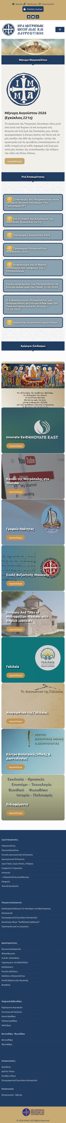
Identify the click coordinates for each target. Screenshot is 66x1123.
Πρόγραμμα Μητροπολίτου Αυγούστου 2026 (26, 250)
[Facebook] (28, 17)
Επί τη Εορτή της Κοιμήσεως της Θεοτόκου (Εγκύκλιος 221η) (30, 220)
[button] (59, 29)
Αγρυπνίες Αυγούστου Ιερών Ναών (32, 322)
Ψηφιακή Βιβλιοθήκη (12, 1001)
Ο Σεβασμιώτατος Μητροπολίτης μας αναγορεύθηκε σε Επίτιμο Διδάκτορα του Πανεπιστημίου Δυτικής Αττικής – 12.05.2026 (32, 305)
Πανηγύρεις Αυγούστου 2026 (28, 235)
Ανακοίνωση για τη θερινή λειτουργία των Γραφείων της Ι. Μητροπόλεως (26, 267)
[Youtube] (33, 17)
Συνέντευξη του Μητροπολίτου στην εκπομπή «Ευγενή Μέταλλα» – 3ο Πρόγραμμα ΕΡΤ (32, 202)
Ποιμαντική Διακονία (12, 902)
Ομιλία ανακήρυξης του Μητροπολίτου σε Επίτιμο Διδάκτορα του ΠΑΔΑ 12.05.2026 (32, 285)
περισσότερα (14, 161)
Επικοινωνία (8, 1088)
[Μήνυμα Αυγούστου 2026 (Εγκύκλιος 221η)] (23, 89)
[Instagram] (37, 17)
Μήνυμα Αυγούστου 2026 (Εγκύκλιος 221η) (25, 115)
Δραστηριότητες (9, 942)
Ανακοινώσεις (8, 1060)
